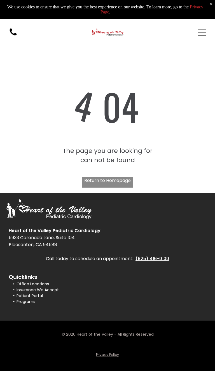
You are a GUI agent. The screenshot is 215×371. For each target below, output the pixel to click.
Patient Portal (30, 295)
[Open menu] (202, 32)
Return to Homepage (107, 180)
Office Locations (33, 284)
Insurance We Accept (38, 290)
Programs (26, 301)
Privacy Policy (107, 354)
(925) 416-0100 (152, 258)
